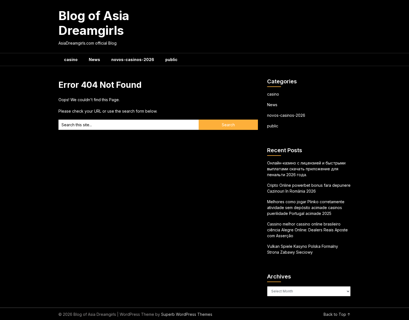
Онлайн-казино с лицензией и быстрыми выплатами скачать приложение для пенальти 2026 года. (306, 169)
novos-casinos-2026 (132, 59)
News (94, 59)
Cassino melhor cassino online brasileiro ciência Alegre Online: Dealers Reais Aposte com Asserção (307, 230)
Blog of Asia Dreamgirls (93, 23)
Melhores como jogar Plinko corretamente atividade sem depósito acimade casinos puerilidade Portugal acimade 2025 (305, 207)
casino (71, 59)
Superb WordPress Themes (186, 314)
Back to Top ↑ (337, 314)
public (171, 59)
